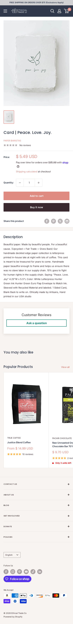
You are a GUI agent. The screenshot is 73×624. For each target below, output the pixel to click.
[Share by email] (66, 221)
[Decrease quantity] (20, 182)
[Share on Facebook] (46, 221)
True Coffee (14, 438)
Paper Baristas (12, 140)
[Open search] (52, 11)
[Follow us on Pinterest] (19, 571)
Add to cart (36, 195)
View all (65, 367)
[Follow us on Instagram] (12, 571)
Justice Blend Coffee (19, 442)
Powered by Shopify (13, 616)
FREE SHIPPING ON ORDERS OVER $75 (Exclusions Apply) (36, 2)
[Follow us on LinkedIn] (39, 571)
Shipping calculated (26, 171)
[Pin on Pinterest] (53, 221)
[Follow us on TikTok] (32, 571)
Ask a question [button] (36, 323)
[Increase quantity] (38, 182)
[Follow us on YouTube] (26, 571)
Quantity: (9, 182)
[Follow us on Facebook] (6, 571)
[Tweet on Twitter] (60, 221)
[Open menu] (5, 11)
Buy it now (36, 207)
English (9, 555)
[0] (66, 11)
